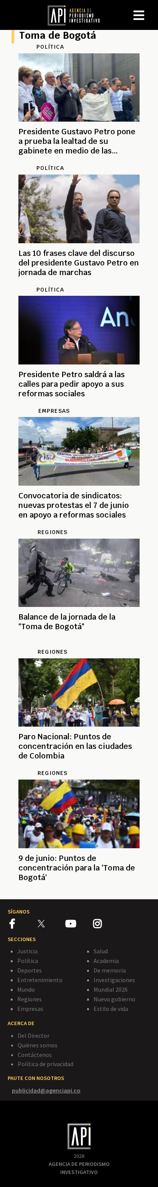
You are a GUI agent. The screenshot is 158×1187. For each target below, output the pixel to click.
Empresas (30, 1008)
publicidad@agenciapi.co (46, 1090)
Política (27, 960)
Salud (101, 951)
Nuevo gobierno (114, 999)
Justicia (27, 951)
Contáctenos (35, 1054)
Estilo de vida (111, 1008)
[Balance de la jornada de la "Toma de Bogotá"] (79, 644)
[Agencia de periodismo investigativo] (77, 15)
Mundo (26, 989)
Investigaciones (114, 980)
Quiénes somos (38, 1045)
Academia (106, 960)
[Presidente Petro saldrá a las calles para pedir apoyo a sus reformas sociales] (79, 403)
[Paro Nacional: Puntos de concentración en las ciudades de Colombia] (79, 765)
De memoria (110, 970)
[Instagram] (106, 925)
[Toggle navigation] (151, 9)
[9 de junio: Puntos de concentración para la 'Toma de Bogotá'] (79, 886)
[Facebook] (24, 925)
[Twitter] (51, 923)
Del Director (33, 1035)
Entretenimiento (40, 980)
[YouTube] (79, 925)
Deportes (29, 970)
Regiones (29, 999)
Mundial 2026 (111, 989)
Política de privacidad (45, 1064)
